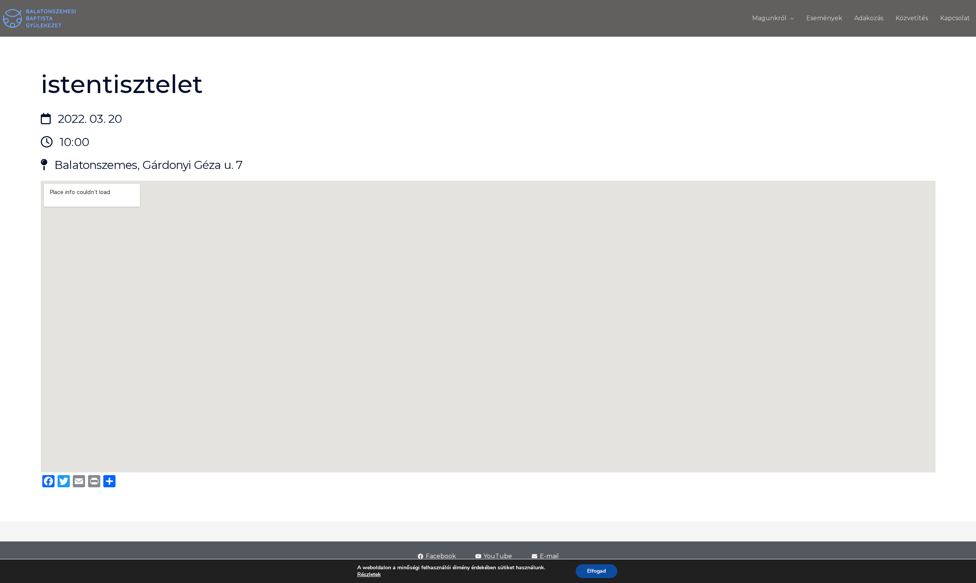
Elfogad (596, 571)
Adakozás (868, 18)
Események (824, 18)
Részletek (369, 574)
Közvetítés (912, 18)
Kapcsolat (955, 18)
